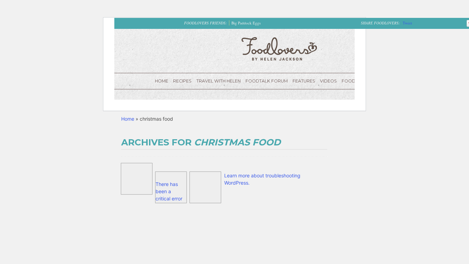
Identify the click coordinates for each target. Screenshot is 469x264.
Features (304, 81)
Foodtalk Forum (266, 81)
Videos (328, 81)
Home (161, 81)
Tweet (407, 22)
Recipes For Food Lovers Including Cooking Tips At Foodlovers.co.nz (279, 49)
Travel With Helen (218, 81)
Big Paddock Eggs (246, 22)
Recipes (182, 81)
